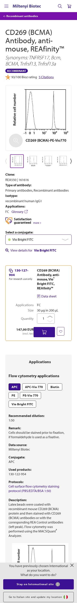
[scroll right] (72, 161)
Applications (40, 361)
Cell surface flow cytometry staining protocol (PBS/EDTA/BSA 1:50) (34, 488)
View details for (33, 250)
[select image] (17, 161)
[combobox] (38, 240)
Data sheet (48, 296)
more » (37, 222)
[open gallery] (38, 118)
